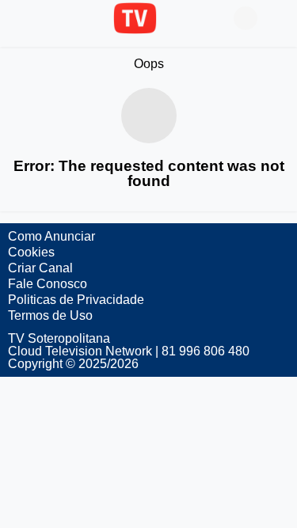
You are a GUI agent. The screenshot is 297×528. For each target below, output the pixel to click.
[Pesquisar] (277, 18)
